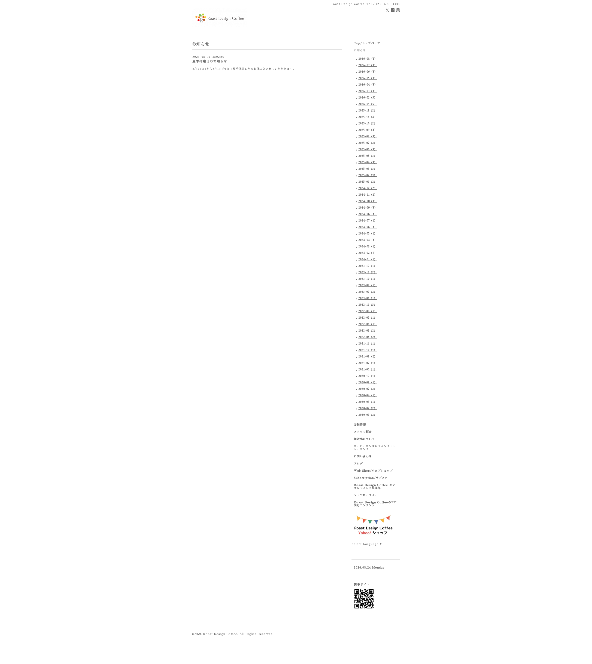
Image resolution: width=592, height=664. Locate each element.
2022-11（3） (367, 305)
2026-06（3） (367, 72)
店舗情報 (360, 424)
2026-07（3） (367, 65)
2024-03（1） (367, 246)
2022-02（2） (367, 330)
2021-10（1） (367, 350)
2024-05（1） (367, 233)
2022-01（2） (367, 337)
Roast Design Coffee (220, 634)
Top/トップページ (367, 43)
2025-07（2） (367, 143)
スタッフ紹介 (363, 431)
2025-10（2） (367, 123)
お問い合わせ (363, 456)
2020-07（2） (367, 389)
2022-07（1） (367, 318)
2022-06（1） (367, 324)
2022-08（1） (367, 311)
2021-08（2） (367, 356)
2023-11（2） (367, 272)
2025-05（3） (367, 156)
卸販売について (364, 439)
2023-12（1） (367, 266)
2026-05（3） (367, 78)
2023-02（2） (367, 292)
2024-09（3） (367, 207)
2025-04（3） (367, 162)
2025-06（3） (367, 149)
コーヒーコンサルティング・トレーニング (375, 448)
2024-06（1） (367, 227)
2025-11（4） (367, 117)
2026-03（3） (367, 91)
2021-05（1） (367, 369)
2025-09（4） (367, 130)
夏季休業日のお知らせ (209, 61)
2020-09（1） (367, 382)
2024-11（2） (367, 195)
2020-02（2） (367, 408)
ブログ (358, 463)
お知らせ (360, 50)
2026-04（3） (367, 84)
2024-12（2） (367, 188)
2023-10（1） (367, 279)
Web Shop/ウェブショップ (373, 470)
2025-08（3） (367, 136)
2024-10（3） (367, 201)
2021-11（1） (367, 343)
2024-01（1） (367, 259)
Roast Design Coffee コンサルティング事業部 (374, 486)
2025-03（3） (367, 169)
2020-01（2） (367, 415)
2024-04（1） (367, 240)
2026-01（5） (367, 104)
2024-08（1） (367, 214)
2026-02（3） (367, 97)
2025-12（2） (367, 110)
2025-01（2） (367, 182)
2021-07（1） (367, 363)
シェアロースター (366, 495)
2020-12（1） (367, 376)
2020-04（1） (367, 395)
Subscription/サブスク (371, 477)
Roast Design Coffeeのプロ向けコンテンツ (375, 504)
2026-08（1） (367, 59)
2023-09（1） (367, 285)
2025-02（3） (367, 175)
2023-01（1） (367, 298)
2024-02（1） (367, 253)
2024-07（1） (367, 220)
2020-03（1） (367, 402)
